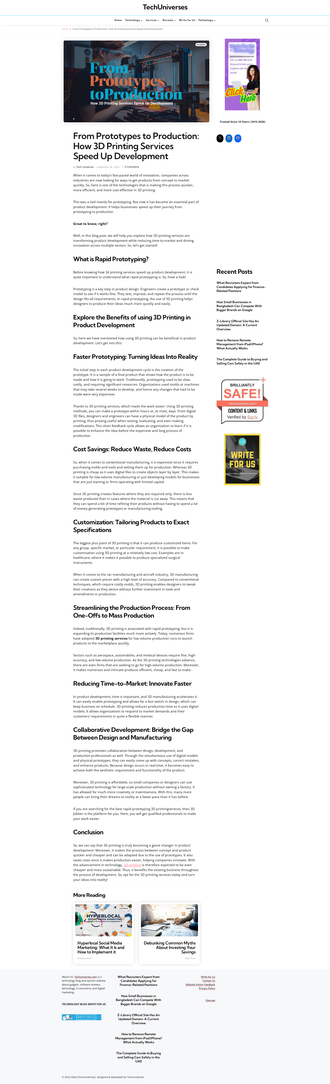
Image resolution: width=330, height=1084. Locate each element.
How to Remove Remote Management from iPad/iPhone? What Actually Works (240, 344)
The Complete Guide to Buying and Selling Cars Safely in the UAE (242, 361)
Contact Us (208, 980)
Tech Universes (85, 167)
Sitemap (210, 1000)
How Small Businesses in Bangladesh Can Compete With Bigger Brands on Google (239, 306)
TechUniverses (165, 7)
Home (65, 28)
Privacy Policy (207, 988)
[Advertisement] (242, 202)
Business (201, 45)
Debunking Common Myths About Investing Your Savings (169, 947)
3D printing (132, 865)
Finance (190, 908)
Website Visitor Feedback (200, 984)
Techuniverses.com (85, 976)
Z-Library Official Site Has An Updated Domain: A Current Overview (238, 325)
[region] (285, 1058)
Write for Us (208, 976)
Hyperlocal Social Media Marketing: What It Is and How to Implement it (101, 947)
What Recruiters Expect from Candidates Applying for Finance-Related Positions (241, 287)
